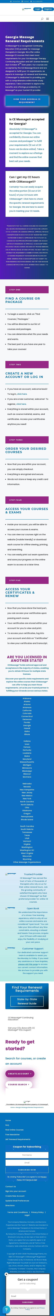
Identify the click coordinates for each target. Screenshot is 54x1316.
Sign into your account (15, 1191)
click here (22, 394)
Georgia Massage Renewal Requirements (29, 1107)
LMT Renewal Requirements (17, 1139)
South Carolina (27, 826)
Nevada (27, 786)
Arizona (27, 704)
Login (37, 9)
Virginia (27, 844)
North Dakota (27, 804)
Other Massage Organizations (27, 862)
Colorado (27, 713)
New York (27, 798)
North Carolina (27, 801)
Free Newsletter (12, 1134)
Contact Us (10, 1186)
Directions (10, 1205)
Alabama (27, 698)
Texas (27, 835)
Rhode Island (27, 819)
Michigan (27, 765)
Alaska (27, 701)
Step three (16, 440)
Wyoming (27, 859)
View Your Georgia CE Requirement (27, 101)
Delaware (27, 719)
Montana (27, 777)
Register (48, 9)
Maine (27, 756)
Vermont (27, 841)
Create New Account (14, 1196)
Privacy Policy (37, 1212)
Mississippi (27, 771)
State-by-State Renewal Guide (27, 1001)
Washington (27, 847)
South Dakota (27, 829)
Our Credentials (37, 1)
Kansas (27, 747)
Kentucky (27, 750)
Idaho (27, 731)
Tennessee (27, 832)
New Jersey (27, 792)
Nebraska (27, 783)
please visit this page (28, 964)
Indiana (27, 741)
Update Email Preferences (17, 1200)
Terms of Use (16, 1)
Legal (27, 1215)
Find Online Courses (14, 1130)
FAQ (7, 1125)
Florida (27, 722)
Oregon (27, 813)
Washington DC (27, 850)
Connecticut (27, 716)
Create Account (18, 1073)
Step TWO (15, 364)
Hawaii (27, 728)
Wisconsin (27, 856)
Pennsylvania (27, 816)
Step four (15, 500)
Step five (15, 580)
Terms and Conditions (17, 1212)
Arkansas (27, 707)
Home (12, 1107)
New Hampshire (27, 789)
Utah (27, 838)
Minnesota (27, 768)
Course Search (17, 1084)
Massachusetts (27, 762)
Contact (26, 1)
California (27, 710)
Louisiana (27, 753)
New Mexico (27, 795)
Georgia (27, 725)
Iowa (27, 744)
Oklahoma (27, 810)
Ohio (27, 807)
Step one (14, 289)
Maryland (27, 759)
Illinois (27, 734)
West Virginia (27, 853)
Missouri (27, 774)
